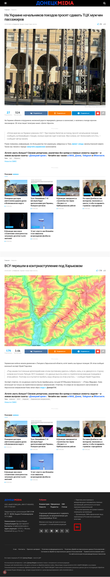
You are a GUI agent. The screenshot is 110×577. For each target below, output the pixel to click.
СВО (63, 504)
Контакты (21, 549)
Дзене (78, 155)
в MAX (70, 155)
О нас (15, 549)
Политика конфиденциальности (52, 549)
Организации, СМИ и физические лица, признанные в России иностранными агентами (88, 517)
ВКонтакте (98, 155)
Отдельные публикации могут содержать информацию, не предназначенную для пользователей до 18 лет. (54, 515)
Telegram (86, 155)
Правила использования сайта (94, 551)
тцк (10, 158)
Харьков (25, 399)
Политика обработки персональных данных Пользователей (84, 549)
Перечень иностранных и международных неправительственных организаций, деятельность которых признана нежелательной (88, 503)
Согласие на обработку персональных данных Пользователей (61, 551)
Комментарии (44, 504)
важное (12, 399)
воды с (43, 388)
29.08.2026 (8, 206)
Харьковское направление (40, 399)
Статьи (64, 507)
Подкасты (54, 507)
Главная (7, 10)
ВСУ (18, 399)
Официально (55, 504)
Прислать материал (33, 549)
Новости (13, 10)
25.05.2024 (8, 24)
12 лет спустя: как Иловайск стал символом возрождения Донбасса (42, 233)
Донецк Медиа (27, 558)
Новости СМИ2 (11, 161)
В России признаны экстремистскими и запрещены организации (88, 511)
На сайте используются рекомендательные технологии (87, 554)
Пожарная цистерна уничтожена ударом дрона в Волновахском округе (15, 200)
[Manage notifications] (4, 572)
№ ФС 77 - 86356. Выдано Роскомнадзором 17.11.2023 (19, 514)
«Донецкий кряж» (37, 155)
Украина (17, 158)
